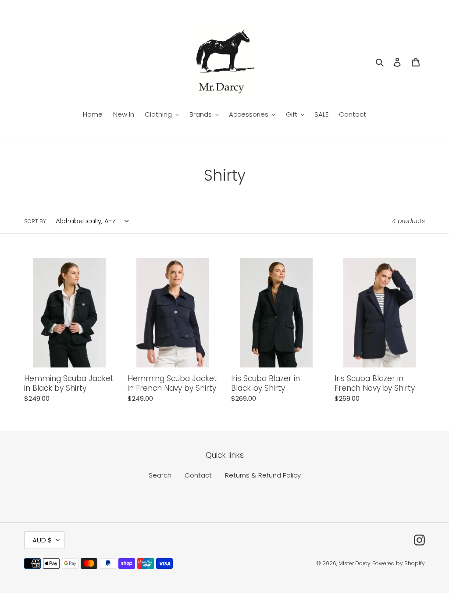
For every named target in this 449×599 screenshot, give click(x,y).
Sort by (35, 221)
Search (160, 475)
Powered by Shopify (398, 563)
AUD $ (42, 540)
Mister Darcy (355, 563)
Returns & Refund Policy (263, 475)
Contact (198, 475)
